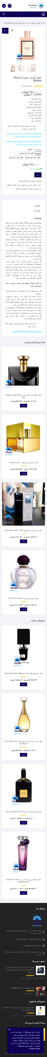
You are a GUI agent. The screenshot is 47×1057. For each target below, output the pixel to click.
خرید (38, 175)
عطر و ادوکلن (36, 23)
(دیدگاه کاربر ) (26, 86)
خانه (43, 23)
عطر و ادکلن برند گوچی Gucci (27, 189)
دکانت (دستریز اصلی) (29, 185)
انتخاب (23, 405)
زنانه (28, 23)
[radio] (39, 153)
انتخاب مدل (37, 149)
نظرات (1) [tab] (37, 211)
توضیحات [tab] (37, 206)
